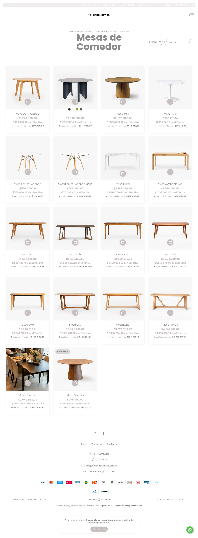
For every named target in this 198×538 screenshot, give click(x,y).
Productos (96, 444)
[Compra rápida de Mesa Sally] (75, 242)
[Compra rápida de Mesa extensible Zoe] (170, 172)
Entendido (99, 529)
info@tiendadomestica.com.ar (101, 465)
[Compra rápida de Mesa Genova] (75, 383)
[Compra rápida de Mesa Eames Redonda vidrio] (75, 172)
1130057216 (101, 460)
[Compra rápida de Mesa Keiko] (123, 313)
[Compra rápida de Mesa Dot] (28, 242)
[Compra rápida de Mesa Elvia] (28, 313)
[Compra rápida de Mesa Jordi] (75, 102)
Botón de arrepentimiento (128, 506)
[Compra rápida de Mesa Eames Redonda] (28, 172)
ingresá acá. (106, 506)
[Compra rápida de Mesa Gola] (123, 242)
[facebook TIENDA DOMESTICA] (103, 433)
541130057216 (101, 454)
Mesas (80, 31)
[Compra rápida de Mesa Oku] (75, 313)
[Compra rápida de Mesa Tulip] (170, 102)
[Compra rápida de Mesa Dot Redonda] (28, 102)
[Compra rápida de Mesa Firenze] (170, 313)
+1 (75, 112)
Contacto (112, 444)
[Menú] (7, 15)
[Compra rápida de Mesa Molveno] (28, 383)
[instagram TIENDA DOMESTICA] (94, 433)
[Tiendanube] (99, 500)
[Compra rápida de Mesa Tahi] (123, 102)
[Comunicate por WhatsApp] (189, 529)
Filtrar (154, 42)
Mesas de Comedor (94, 31)
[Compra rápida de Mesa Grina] (123, 173)
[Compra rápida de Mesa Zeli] (170, 242)
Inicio (71, 31)
